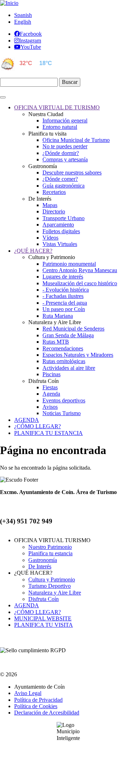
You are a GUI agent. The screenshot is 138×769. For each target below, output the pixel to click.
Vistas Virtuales (59, 244)
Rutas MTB (55, 342)
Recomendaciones (62, 348)
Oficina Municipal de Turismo (76, 140)
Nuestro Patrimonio (50, 547)
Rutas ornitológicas (63, 361)
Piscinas (51, 374)
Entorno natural (59, 127)
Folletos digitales (61, 231)
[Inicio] (9, 3)
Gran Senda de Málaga (68, 335)
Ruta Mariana (57, 316)
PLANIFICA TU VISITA (43, 625)
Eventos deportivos (63, 400)
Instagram (30, 40)
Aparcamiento (58, 225)
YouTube (31, 47)
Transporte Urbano (63, 218)
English (22, 22)
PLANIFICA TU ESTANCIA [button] (48, 433)
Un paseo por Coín (63, 309)
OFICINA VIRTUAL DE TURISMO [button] (57, 107)
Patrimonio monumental (69, 264)
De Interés (39, 566)
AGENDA (26, 605)
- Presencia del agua (64, 303)
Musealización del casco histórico (79, 283)
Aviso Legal (27, 693)
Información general (64, 120)
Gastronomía (42, 560)
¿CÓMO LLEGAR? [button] (37, 426)
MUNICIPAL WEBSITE (42, 618)
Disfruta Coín (43, 599)
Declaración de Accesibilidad (46, 713)
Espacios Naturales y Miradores (77, 355)
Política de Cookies (35, 706)
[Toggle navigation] (3, 97)
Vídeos (50, 238)
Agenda (51, 394)
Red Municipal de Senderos (73, 329)
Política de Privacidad (38, 700)
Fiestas (50, 387)
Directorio (53, 211)
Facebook (31, 33)
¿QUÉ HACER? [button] (33, 251)
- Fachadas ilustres (63, 296)
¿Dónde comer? (60, 179)
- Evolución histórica (65, 290)
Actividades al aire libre (68, 368)
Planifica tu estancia (50, 553)
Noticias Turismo (61, 413)
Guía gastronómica (63, 186)
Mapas (49, 205)
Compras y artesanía (65, 159)
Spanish (23, 15)
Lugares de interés (62, 277)
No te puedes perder (64, 146)
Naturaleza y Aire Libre (54, 593)
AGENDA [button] (26, 420)
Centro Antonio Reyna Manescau (79, 270)
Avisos (50, 407)
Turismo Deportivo (49, 586)
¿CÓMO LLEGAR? (37, 612)
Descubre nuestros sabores (72, 173)
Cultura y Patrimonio (51, 579)
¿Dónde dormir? (60, 153)
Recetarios (54, 192)
